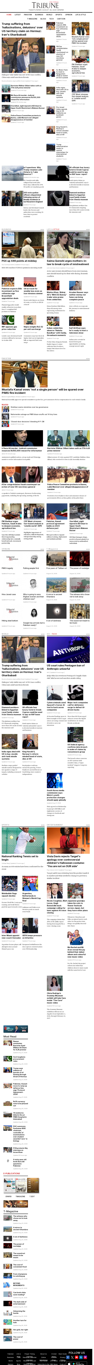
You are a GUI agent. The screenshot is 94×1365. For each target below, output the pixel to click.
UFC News (54, 1361)
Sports (58, 15)
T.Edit (19, 1357)
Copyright (62, 1361)
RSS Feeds (43, 1361)
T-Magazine (32, 19)
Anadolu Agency (12, 81)
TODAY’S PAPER (35, 10)
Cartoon (61, 19)
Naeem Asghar (6, 396)
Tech (51, 19)
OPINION (6, 549)
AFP (48, 672)
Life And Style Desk (53, 268)
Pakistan (28, 15)
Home (9, 15)
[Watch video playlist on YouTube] (15, 1029)
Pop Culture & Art (52, 870)
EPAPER (61, 10)
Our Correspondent (8, 264)
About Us (43, 1354)
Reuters (4, 81)
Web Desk (21, 81)
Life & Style (80, 15)
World (49, 15)
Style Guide (63, 1354)
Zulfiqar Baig (6, 863)
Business (39, 15)
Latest (18, 15)
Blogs (43, 19)
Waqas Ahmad (15, 396)
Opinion (68, 15)
